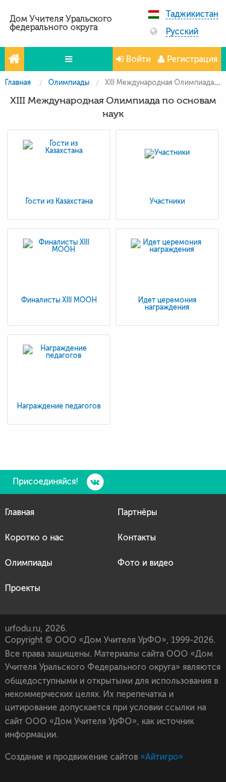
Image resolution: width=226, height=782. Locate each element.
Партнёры (137, 512)
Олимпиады (68, 82)
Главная (18, 82)
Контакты (137, 537)
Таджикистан (192, 14)
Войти (137, 59)
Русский (182, 32)
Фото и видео (146, 563)
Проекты (22, 588)
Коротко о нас (34, 537)
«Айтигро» (161, 757)
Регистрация (191, 59)
